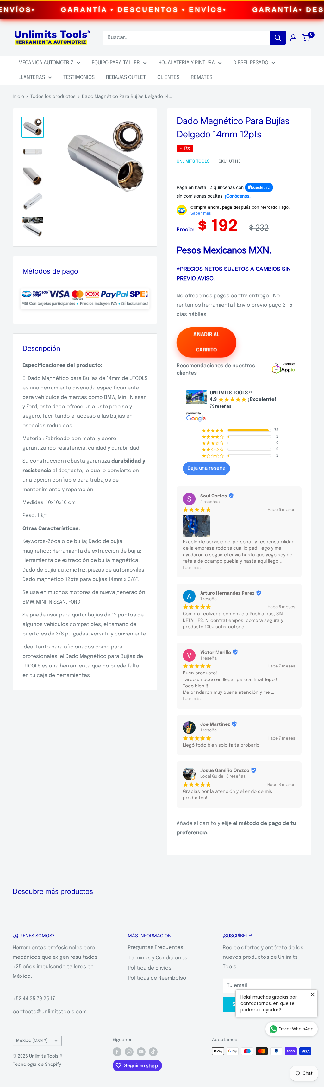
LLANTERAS (31, 77)
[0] (306, 37)
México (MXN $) (31, 1040)
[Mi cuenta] (293, 37)
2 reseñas (210, 502)
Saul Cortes (213, 496)
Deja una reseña (206, 468)
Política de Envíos (149, 968)
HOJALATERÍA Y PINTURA (186, 63)
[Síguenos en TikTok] (153, 1051)
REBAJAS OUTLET (126, 77)
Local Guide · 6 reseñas (223, 776)
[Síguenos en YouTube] (141, 1051)
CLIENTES (168, 77)
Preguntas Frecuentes (155, 947)
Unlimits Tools (193, 161)
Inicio (18, 96)
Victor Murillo (215, 652)
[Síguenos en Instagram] (129, 1051)
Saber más (200, 213)
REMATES (201, 77)
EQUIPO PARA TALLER (116, 63)
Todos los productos (53, 96)
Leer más (192, 568)
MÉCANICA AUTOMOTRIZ (45, 63)
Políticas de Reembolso (157, 978)
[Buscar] (278, 38)
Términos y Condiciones (157, 958)
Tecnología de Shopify (37, 1064)
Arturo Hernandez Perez (227, 593)
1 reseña (208, 599)
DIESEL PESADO (250, 63)
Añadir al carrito (206, 342)
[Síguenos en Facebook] (117, 1051)
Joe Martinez (215, 724)
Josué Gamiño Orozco (224, 770)
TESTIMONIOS (79, 77)
